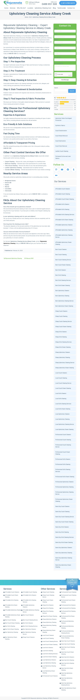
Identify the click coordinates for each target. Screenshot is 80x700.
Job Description (58, 63)
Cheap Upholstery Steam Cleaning (64, 367)
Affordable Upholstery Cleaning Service (63, 236)
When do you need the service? (62, 51)
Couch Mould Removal (61, 136)
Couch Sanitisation (60, 141)
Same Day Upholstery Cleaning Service (63, 559)
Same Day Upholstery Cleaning (63, 552)
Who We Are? (21, 8)
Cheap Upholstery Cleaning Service (64, 362)
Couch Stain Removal (61, 146)
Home (6, 8)
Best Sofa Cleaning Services (63, 280)
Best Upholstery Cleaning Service (64, 301)
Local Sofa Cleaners (60, 393)
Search (56, 88)
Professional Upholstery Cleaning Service (64, 493)
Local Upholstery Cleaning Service (64, 424)
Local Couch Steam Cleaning (63, 388)
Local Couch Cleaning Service (63, 383)
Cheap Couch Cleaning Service (63, 321)
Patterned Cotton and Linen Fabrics (63, 157)
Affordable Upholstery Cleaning (63, 230)
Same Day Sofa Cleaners (62, 527)
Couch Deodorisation (61, 130)
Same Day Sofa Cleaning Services (64, 537)
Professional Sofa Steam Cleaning (64, 476)
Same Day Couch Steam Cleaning (64, 522)
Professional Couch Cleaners (63, 434)
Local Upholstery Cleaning (62, 419)
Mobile (56, 39)
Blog (54, 8)
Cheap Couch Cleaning (61, 316)
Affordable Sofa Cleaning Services (64, 214)
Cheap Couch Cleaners (61, 311)
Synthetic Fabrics (60, 125)
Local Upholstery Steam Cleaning (64, 429)
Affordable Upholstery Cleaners (63, 225)
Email (55, 34)
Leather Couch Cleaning (61, 151)
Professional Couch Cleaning (63, 439)
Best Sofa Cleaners (60, 270)
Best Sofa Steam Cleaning (62, 285)
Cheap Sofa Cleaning (61, 337)
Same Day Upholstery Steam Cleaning (63, 566)
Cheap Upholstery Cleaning (62, 357)
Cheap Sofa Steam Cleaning (63, 347)
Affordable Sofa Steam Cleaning (64, 219)
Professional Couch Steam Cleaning (62, 453)
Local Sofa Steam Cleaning (62, 409)
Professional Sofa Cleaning (62, 464)
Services (12, 8)
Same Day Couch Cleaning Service (64, 516)
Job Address (57, 57)
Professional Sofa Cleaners (62, 459)
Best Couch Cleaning (61, 254)
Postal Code (57, 45)
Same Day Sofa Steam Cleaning (64, 542)
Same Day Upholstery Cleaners (63, 547)
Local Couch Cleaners (61, 373)
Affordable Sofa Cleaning (62, 209)
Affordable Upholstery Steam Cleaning (63, 243)
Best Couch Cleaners (61, 249)
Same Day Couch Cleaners (62, 506)
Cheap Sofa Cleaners (61, 331)
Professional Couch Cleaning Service (63, 446)
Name (55, 28)
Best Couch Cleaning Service (63, 259)
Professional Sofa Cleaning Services (62, 470)
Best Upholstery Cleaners (62, 290)
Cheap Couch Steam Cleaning (63, 326)
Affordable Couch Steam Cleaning (64, 199)
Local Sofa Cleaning (60, 398)
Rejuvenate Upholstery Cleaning (39, 698)
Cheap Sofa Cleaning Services (63, 342)
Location (30, 8)
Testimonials (61, 8)
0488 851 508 (49, 4)
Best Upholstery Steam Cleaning (64, 306)
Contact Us (71, 8)
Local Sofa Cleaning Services (63, 403)
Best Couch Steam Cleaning (62, 265)
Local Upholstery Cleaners (62, 414)
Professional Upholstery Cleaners (64, 482)
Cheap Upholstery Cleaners (62, 352)
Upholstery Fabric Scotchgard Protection (63, 119)
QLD (30, 17)
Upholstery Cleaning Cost (43, 8)
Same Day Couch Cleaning (62, 511)
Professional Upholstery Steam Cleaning (63, 500)
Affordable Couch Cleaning (62, 194)
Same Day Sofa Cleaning (62, 532)
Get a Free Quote (68, 3)
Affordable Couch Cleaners (62, 189)
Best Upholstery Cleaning (62, 295)
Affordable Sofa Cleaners (62, 204)
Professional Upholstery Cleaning (64, 487)
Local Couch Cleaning (61, 378)
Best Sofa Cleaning (60, 275)
